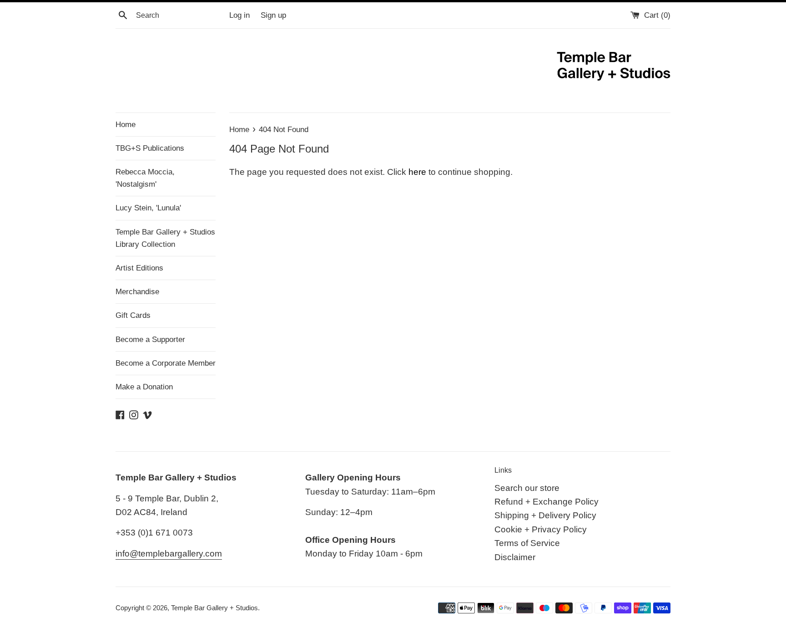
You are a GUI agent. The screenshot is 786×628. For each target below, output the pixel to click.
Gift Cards (133, 315)
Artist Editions (139, 268)
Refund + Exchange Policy (546, 501)
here (417, 172)
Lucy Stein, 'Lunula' (148, 208)
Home (126, 124)
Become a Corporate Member (166, 363)
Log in (239, 15)
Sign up (273, 15)
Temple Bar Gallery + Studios (214, 608)
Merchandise (137, 291)
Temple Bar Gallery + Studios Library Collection (165, 238)
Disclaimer (514, 557)
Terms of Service (527, 543)
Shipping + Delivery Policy (545, 515)
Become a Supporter (150, 339)
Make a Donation (144, 387)
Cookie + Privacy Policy (540, 529)
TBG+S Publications (150, 148)
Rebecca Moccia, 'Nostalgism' (145, 178)
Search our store (526, 488)
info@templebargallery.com (169, 553)
